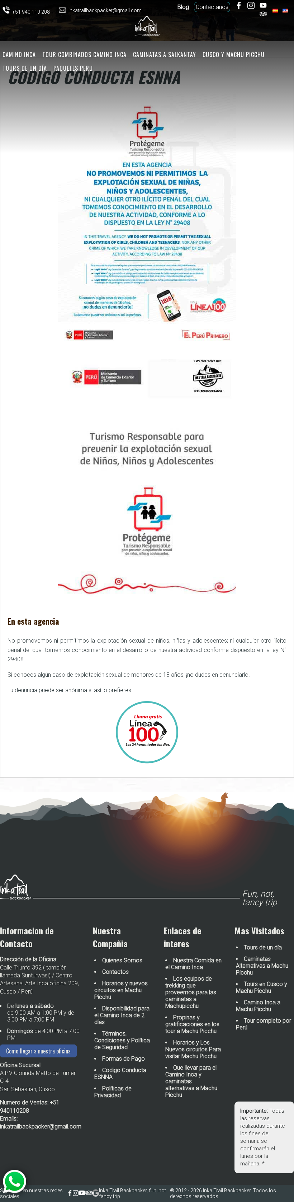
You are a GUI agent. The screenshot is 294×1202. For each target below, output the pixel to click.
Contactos (115, 971)
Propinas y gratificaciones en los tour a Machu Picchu (192, 1024)
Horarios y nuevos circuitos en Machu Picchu (121, 990)
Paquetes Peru (73, 68)
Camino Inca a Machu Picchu (258, 1006)
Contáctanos (212, 7)
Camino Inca (19, 54)
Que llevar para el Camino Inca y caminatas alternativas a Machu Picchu (191, 1081)
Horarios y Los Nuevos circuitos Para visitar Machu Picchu (193, 1049)
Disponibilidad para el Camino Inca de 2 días (122, 1015)
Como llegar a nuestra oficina (38, 1051)
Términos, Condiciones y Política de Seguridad (122, 1040)
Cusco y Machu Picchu (234, 54)
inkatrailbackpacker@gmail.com (40, 1126)
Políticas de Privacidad (113, 1092)
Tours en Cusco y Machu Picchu (261, 987)
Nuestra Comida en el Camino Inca (193, 964)
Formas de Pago (123, 1058)
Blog (183, 7)
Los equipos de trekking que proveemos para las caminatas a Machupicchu (190, 992)
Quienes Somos (122, 960)
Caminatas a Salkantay (164, 54)
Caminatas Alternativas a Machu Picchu (262, 966)
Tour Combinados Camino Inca (84, 54)
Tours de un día (25, 68)
